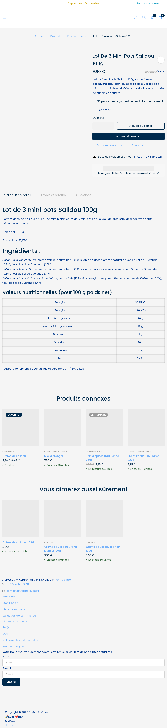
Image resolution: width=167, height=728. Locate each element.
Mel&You (10, 721)
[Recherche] (144, 17)
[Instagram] (12, 725)
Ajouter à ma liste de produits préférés (161, 60)
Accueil (39, 36)
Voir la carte (63, 579)
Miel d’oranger (53, 456)
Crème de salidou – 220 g (19, 542)
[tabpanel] (83, 293)
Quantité (98, 117)
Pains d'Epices (94, 451)
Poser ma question (109, 145)
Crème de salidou (14, 456)
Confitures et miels (55, 451)
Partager (137, 145)
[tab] (16, 195)
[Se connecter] (136, 17)
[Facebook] (6, 725)
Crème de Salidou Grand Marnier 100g (60, 549)
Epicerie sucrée (77, 36)
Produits (55, 36)
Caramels (8, 451)
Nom (5, 656)
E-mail (6, 668)
